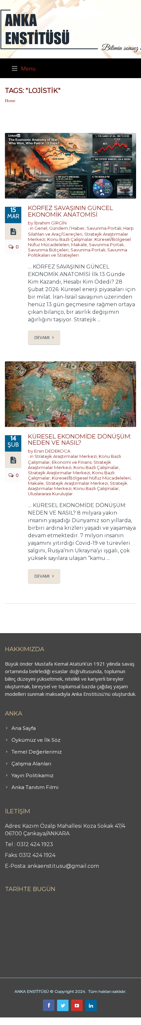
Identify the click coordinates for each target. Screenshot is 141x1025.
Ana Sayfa (23, 728)
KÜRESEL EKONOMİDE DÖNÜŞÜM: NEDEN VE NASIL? (79, 440)
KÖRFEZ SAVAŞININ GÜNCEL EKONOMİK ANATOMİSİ (70, 211)
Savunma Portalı (104, 228)
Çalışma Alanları (31, 763)
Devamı (42, 337)
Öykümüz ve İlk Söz (35, 740)
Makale (79, 244)
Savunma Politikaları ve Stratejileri (77, 252)
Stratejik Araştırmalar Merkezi (65, 456)
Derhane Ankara (67, 1021)
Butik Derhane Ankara (24, 1021)
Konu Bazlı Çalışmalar (69, 239)
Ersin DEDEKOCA (52, 451)
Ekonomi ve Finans (71, 462)
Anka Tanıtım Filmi (34, 787)
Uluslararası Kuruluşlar (50, 493)
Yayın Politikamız (32, 775)
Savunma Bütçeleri (48, 249)
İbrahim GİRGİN (50, 222)
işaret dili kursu (103, 1021)
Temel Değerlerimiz (36, 752)
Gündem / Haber (67, 228)
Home (10, 100)
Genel (40, 228)
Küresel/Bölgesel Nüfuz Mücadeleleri (91, 477)
